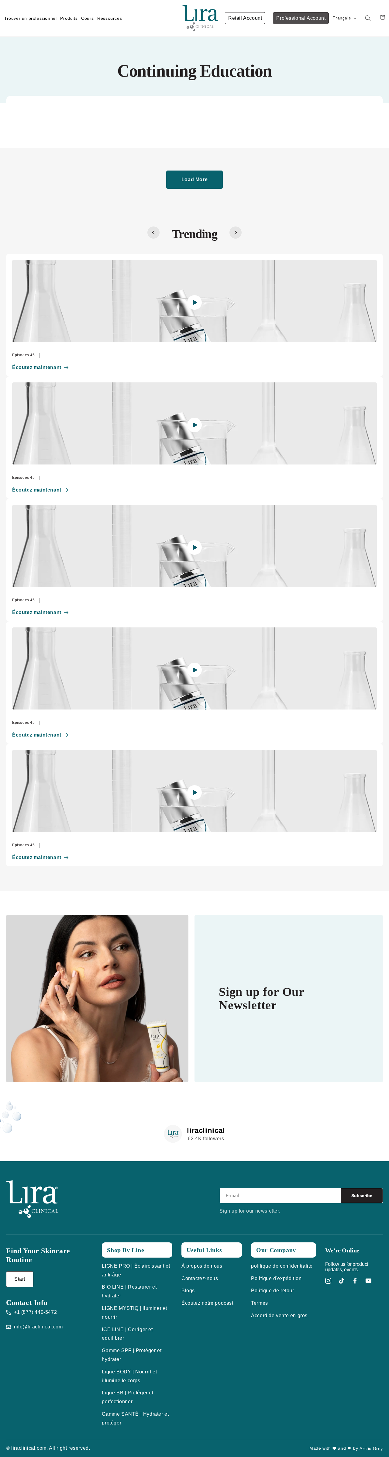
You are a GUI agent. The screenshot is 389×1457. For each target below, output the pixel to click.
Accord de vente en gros (279, 1315)
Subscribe (361, 1195)
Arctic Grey (371, 1448)
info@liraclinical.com (38, 1326)
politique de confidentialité (282, 1266)
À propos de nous (201, 1266)
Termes (259, 1303)
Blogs (188, 1290)
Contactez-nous (199, 1278)
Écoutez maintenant (36, 367)
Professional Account (300, 18)
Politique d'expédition (276, 1278)
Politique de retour (272, 1290)
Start (19, 1279)
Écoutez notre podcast (207, 1303)
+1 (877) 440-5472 (35, 1312)
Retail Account (245, 18)
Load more (194, 179)
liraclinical (206, 1130)
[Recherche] (368, 18)
